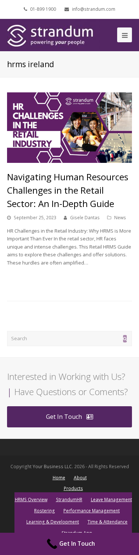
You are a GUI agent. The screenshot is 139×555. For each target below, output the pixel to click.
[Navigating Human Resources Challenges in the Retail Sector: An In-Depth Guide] (69, 127)
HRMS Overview (31, 499)
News (120, 217)
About (80, 477)
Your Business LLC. (53, 466)
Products (73, 488)
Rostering (44, 511)
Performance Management (91, 511)
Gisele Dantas (85, 217)
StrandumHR (69, 499)
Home (59, 477)
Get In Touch (64, 417)
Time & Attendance (107, 522)
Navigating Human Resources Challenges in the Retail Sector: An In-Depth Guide (67, 190)
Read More (22, 280)
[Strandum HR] (53, 34)
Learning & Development (52, 522)
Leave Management (111, 499)
